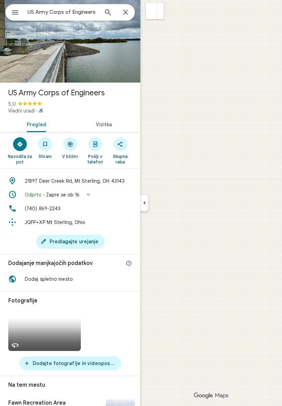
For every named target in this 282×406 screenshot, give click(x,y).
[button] (151, 11)
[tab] (35, 124)
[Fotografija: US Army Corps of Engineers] (70, 41)
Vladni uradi (21, 111)
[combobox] (63, 12)
